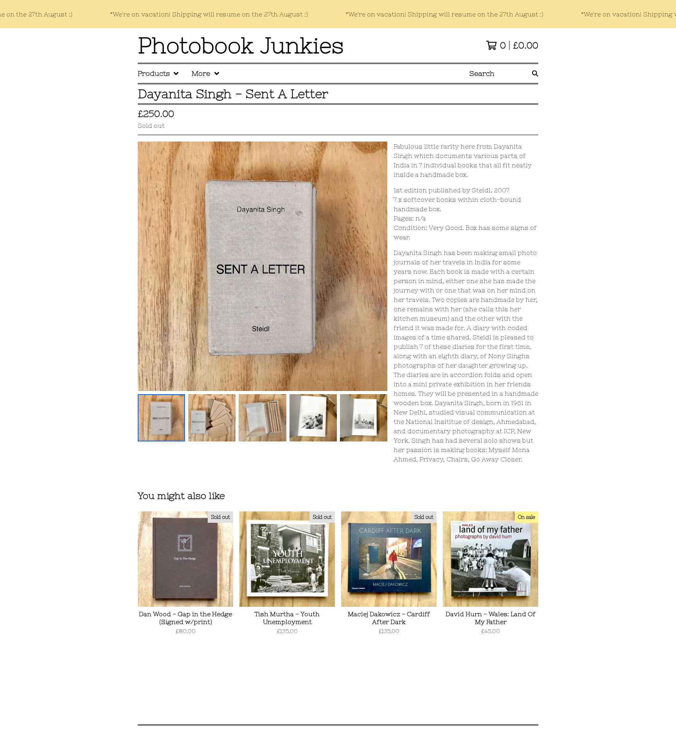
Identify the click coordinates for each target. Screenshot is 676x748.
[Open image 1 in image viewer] (262, 266)
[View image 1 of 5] (161, 417)
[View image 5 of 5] (363, 417)
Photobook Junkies (241, 45)
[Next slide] (376, 266)
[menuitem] (158, 73)
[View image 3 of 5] (262, 417)
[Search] (535, 73)
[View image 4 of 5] (313, 417)
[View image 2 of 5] (212, 417)
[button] (338, 14)
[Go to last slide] (148, 266)
